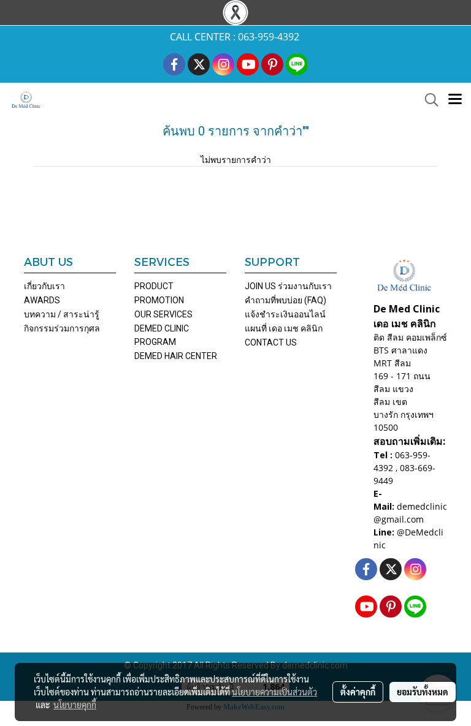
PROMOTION (159, 300)
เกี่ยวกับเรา (44, 286)
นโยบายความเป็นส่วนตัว (274, 691)
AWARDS (42, 300)
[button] (427, 100)
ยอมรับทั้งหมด (422, 691)
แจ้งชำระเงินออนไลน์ (285, 314)
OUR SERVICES (163, 314)
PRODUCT (154, 286)
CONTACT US (271, 342)
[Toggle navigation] (455, 99)
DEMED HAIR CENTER (175, 356)
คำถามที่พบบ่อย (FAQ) (285, 300)
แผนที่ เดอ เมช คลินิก (284, 328)
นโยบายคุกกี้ (74, 704)
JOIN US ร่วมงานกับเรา (288, 286)
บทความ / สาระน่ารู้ (61, 314)
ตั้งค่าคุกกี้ (357, 691)
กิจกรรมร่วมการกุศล (62, 328)
